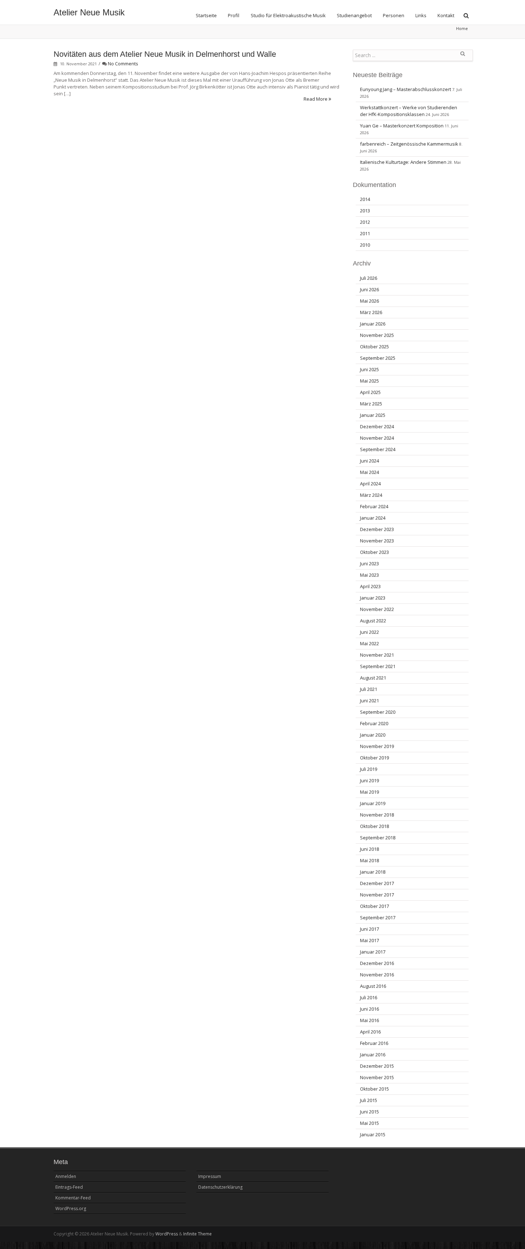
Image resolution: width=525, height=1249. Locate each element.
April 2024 (370, 483)
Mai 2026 (369, 301)
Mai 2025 (369, 381)
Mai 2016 (369, 1020)
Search (462, 56)
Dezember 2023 (377, 529)
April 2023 (370, 586)
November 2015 (377, 1077)
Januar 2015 (372, 1134)
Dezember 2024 (377, 426)
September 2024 (377, 449)
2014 (365, 199)
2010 (365, 245)
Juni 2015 (369, 1111)
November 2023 (377, 540)
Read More (316, 99)
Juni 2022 (369, 632)
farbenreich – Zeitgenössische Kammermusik (409, 144)
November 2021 (377, 655)
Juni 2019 (369, 780)
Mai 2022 (369, 643)
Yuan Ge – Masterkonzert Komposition (402, 125)
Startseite (206, 15)
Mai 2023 (369, 575)
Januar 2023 (372, 598)
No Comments (123, 63)
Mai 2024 (369, 472)
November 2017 (377, 894)
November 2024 (377, 438)
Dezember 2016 (377, 963)
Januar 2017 (372, 952)
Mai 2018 (369, 860)
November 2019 (377, 746)
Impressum (209, 1176)
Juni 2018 (369, 849)
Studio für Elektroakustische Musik (288, 15)
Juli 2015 (368, 1100)
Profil (233, 15)
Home (462, 28)
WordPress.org (70, 1208)
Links (420, 15)
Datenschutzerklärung (220, 1187)
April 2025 (370, 392)
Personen (393, 15)
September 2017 (377, 917)
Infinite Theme (197, 1234)
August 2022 (373, 620)
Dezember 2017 (377, 883)
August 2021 (373, 677)
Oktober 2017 (374, 906)
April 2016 (370, 1031)
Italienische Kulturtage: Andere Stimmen (403, 162)
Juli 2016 (368, 997)
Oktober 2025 (374, 346)
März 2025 (371, 403)
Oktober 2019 (374, 757)
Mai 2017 (369, 940)
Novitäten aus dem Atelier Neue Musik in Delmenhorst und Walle (165, 54)
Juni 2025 (369, 369)
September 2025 (377, 358)
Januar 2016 (372, 1054)
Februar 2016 (374, 1043)
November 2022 (377, 609)
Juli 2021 (368, 689)
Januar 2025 (372, 415)
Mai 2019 (369, 792)
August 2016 (373, 986)
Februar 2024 (374, 506)
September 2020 (377, 712)
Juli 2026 (368, 278)
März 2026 (371, 312)
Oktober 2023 (374, 552)
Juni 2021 (369, 700)
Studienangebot (354, 15)
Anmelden (65, 1176)
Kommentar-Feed (73, 1198)
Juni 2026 (369, 289)
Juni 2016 (369, 1009)
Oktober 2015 (374, 1089)
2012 (365, 222)
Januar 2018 (372, 872)
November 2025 (377, 335)
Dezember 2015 (377, 1066)
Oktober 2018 (374, 826)
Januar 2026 (372, 323)
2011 (365, 233)
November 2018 (377, 814)
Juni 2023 (369, 563)
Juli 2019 (368, 769)
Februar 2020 (374, 723)
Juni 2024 (369, 460)
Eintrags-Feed (69, 1187)
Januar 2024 (372, 518)
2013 (365, 210)
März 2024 (371, 495)
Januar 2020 (372, 735)
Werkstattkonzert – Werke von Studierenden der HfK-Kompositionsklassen (408, 110)
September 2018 (377, 837)
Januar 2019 (372, 803)
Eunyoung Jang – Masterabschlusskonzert (405, 89)
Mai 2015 (369, 1123)
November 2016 (377, 974)
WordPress (166, 1234)
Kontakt (446, 15)
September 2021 (377, 666)
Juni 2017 (369, 929)
